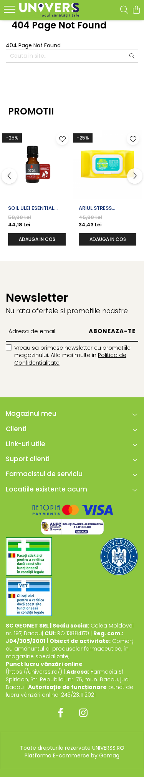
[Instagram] (83, 713)
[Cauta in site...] (124, 10)
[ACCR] (29, 556)
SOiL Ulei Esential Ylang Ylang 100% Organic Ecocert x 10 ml (35, 208)
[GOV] (119, 556)
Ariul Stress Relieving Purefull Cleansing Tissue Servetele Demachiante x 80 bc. (103, 208)
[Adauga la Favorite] (62, 139)
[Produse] (10, 11)
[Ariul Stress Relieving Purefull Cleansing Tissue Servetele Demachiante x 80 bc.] (107, 164)
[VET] (29, 597)
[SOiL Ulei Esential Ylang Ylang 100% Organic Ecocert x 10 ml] (36, 164)
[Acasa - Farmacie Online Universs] (49, 10)
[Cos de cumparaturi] (136, 10)
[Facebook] (61, 713)
